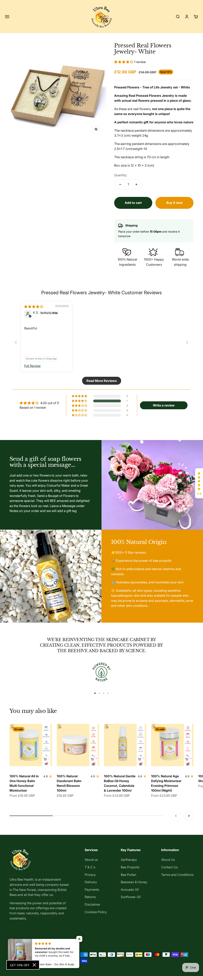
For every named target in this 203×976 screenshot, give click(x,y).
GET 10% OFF (20, 965)
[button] (124, 62)
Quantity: (120, 175)
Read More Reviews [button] (101, 381)
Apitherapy (129, 860)
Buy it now (174, 203)
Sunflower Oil (131, 897)
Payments (92, 890)
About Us (168, 860)
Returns (90, 897)
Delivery (91, 882)
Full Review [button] (32, 366)
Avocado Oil (130, 890)
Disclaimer (92, 904)
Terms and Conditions (177, 875)
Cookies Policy (96, 912)
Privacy (90, 875)
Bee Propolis (130, 867)
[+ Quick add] (45, 759)
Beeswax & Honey (134, 882)
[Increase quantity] (136, 184)
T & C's (90, 867)
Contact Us (169, 867)
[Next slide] (187, 342)
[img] (33, 307)
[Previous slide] (16, 342)
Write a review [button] (164, 405)
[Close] (34, 964)
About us (91, 860)
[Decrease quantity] (120, 184)
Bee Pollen (128, 875)
